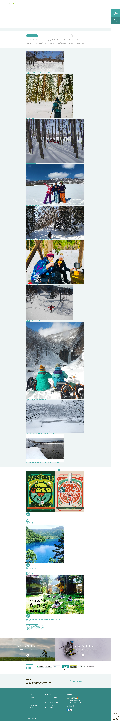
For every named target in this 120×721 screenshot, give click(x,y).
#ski (78, 43)
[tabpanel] (40, 666)
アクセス (115, 715)
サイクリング (55, 35)
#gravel (46, 43)
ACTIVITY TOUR (48, 694)
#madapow (64, 43)
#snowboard (83, 43)
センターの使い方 (32, 697)
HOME (31, 694)
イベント (78, 39)
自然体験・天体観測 (55, 39)
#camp (35, 43)
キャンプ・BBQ (78, 35)
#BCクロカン (29, 43)
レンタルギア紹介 (32, 700)
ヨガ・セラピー (43, 39)
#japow (58, 43)
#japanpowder (52, 43)
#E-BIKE (40, 43)
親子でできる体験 (67, 39)
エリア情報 (31, 702)
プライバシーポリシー (33, 707)
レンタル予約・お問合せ (34, 705)
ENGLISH (115, 713)
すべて (32, 35)
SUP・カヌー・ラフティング (32, 39)
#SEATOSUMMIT (72, 43)
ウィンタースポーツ (43, 35)
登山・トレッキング (67, 35)
